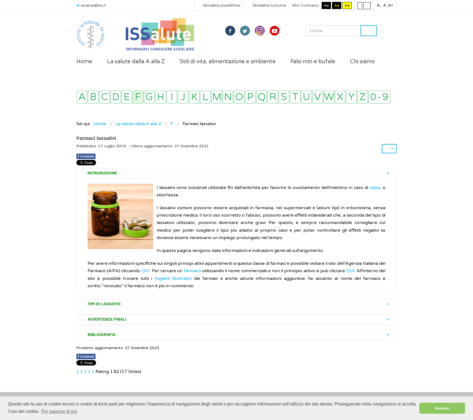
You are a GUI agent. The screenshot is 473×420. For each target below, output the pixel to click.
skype (274, 30)
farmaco (192, 271)
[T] (295, 97)
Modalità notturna (269, 5)
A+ (390, 5)
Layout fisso (359, 5)
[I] (171, 97)
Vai (368, 30)
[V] (317, 97)
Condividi (86, 156)
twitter (245, 30)
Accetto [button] (442, 408)
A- (379, 5)
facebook (230, 30)
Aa (326, 5)
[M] (216, 97)
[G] (149, 97)
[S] (284, 97)
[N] (227, 97)
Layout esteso (367, 5)
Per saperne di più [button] (59, 411)
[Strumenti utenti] (389, 148)
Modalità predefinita (221, 5)
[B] (93, 97)
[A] (82, 97)
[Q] (261, 97)
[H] (160, 97)
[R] (272, 97)
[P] (250, 97)
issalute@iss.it (93, 5)
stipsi (375, 187)
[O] (239, 97)
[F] (138, 97)
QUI (146, 271)
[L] (205, 97)
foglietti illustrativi (174, 278)
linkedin (259, 30)
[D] (115, 97)
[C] (104, 97)
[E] (126, 97)
